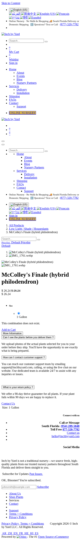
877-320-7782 (71, 429)
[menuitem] (15, 13)
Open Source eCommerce (53, 536)
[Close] (3, 144)
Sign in (13, 63)
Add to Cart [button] (9, 329)
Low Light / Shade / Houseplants (28, 228)
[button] (16, 242)
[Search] (46, 41)
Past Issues (36, 473)
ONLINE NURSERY (22, 112)
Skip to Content (11, 3)
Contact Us (8, 403)
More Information (12, 333)
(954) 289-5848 (70, 426)
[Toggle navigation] (3, 141)
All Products (16, 225)
